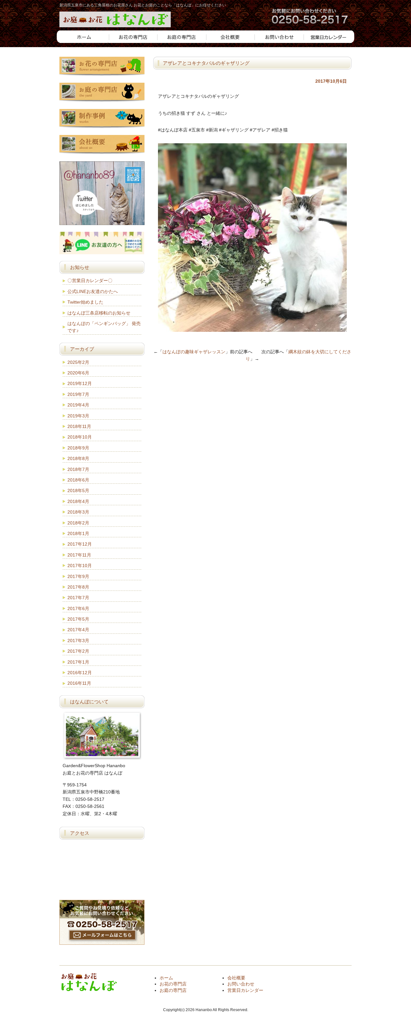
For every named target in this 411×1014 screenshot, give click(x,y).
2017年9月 (78, 576)
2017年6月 (78, 608)
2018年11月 (79, 426)
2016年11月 (79, 683)
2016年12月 (79, 672)
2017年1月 (78, 662)
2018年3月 (78, 512)
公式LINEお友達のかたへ (92, 291)
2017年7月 (78, 597)
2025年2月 (78, 362)
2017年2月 (78, 651)
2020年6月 (78, 372)
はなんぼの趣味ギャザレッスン (193, 351)
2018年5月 (78, 490)
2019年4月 (78, 404)
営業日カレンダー (245, 990)
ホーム (166, 977)
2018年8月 (78, 458)
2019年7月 (78, 394)
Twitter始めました (85, 302)
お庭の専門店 (173, 990)
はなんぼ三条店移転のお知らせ (98, 312)
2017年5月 (78, 619)
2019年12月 (79, 383)
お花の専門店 (173, 983)
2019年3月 (78, 415)
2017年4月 (78, 629)
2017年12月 (79, 544)
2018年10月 (79, 437)
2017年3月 (78, 640)
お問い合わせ (240, 983)
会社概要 (236, 977)
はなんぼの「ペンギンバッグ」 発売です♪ (104, 327)
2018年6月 (78, 479)
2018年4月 (78, 501)
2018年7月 (78, 469)
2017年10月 (79, 565)
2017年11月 (79, 554)
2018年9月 (78, 447)
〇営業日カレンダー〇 (89, 280)
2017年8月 (78, 587)
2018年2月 (78, 522)
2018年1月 (78, 533)
